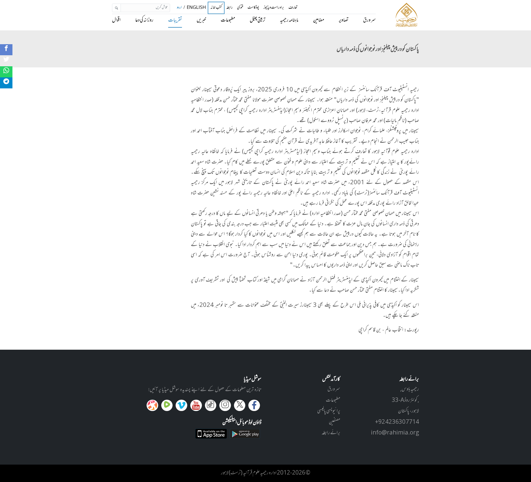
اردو (179, 8)
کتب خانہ (216, 8)
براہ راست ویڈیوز (274, 8)
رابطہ (229, 8)
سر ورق (369, 20)
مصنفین (334, 422)
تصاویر (343, 20)
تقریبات (175, 20)
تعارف (292, 8)
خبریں (201, 20)
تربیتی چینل (257, 20)
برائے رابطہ (331, 433)
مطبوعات (228, 20)
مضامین (318, 20)
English (196, 8)
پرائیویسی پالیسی (328, 411)
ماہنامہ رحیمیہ (289, 20)
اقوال (116, 20)
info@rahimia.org (395, 433)
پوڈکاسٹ (253, 8)
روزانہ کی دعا (144, 20)
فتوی (240, 8)
